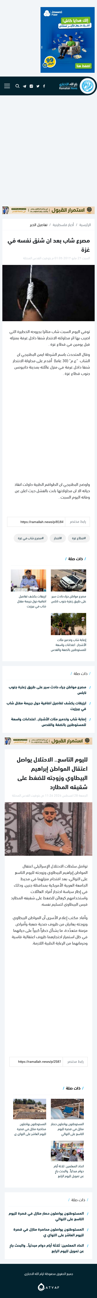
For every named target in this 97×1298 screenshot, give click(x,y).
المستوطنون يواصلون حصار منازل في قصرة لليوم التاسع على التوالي (67, 1128)
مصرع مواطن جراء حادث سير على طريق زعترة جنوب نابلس (68, 598)
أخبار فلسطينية (63, 224)
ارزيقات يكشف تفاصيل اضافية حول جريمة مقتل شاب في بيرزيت (31, 601)
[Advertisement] (48, 150)
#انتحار (58, 538)
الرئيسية (85, 224)
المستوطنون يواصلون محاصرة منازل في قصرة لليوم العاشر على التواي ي (30, 1128)
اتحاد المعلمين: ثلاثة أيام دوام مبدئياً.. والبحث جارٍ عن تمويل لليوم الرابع (69, 1171)
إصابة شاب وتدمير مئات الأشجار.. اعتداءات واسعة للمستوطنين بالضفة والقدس (68, 644)
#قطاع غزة (79, 538)
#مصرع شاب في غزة (31, 538)
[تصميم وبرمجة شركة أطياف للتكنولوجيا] (48, 1286)
